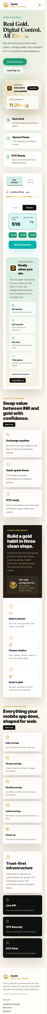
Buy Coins (7, 1007)
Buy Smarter (14, 181)
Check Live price (15, 61)
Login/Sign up (13, 70)
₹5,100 (14, 235)
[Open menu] (39, 5)
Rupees (29, 207)
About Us (7, 1011)
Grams (16, 207)
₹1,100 (33, 235)
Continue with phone (21, 374)
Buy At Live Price (22, 245)
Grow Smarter (30, 181)
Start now (9, 424)
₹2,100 (23, 235)
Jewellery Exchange (11, 1004)
